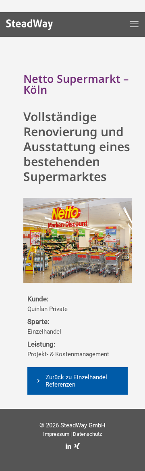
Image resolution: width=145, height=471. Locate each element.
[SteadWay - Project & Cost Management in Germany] (35, 26)
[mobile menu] (134, 24)
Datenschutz (87, 434)
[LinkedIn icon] (68, 446)
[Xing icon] (77, 446)
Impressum (56, 434)
